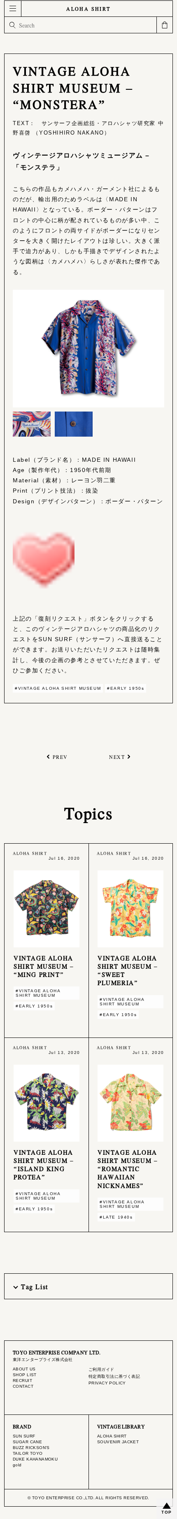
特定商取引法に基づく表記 (114, 1376)
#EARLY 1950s (125, 688)
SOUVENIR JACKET (118, 1442)
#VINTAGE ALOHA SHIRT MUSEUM (58, 688)
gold (17, 1465)
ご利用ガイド (101, 1369)
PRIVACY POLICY (107, 1383)
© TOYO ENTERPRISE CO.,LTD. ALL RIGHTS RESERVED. (88, 1498)
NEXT (117, 757)
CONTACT (23, 1386)
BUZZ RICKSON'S (31, 1447)
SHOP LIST (25, 1374)
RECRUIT (22, 1380)
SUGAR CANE (27, 1442)
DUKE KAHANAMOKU (35, 1459)
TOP (166, 1512)
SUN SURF (24, 1436)
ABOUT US (24, 1369)
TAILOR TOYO (28, 1453)
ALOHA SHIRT (88, 8)
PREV (60, 757)
